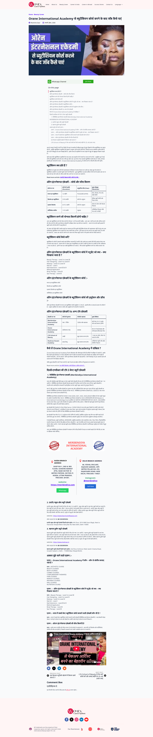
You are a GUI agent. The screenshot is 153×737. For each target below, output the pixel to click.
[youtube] (86, 719)
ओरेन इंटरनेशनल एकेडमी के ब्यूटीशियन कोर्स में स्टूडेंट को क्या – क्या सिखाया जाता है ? (71, 102)
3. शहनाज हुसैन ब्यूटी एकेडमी (58, 125)
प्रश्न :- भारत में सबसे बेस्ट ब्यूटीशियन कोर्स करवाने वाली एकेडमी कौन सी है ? (70, 135)
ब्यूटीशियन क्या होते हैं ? (55, 91)
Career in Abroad (87, 4)
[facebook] (67, 719)
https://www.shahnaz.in (61, 542)
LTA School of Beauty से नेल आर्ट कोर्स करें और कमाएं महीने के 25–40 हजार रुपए (73, 142)
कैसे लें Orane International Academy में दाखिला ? (64, 112)
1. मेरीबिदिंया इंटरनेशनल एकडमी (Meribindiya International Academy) (71, 117)
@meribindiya (90, 480)
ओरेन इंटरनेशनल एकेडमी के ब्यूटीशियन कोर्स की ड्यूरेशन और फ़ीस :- (67, 107)
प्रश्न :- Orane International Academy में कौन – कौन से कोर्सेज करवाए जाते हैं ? (73, 130)
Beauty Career (64, 4)
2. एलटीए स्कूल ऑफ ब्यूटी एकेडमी (59, 122)
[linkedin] (81, 719)
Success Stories (99, 4)
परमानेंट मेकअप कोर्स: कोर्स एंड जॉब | (69, 177)
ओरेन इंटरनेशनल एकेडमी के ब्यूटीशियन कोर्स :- (61, 104)
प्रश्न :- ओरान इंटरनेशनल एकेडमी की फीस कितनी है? (64, 137)
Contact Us (109, 4)
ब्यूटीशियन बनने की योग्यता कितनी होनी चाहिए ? (62, 96)
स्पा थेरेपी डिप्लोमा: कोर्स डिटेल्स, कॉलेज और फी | (72, 366)
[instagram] (76, 719)
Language (118, 4)
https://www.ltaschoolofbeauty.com (65, 516)
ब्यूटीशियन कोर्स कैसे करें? (56, 99)
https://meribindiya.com (63, 484)
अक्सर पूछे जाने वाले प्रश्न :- (57, 127)
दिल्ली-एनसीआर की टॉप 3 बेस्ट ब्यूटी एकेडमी (61, 114)
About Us (54, 4)
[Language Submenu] (122, 4)
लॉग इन (68, 690)
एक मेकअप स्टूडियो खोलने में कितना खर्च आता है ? (63, 140)
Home (47, 4)
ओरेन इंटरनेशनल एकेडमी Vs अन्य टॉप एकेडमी (61, 109)
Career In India (74, 4)
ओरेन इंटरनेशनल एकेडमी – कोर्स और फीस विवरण (62, 94)
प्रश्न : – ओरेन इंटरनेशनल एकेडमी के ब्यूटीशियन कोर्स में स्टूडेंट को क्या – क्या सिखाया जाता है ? (75, 132)
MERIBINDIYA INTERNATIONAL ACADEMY (63, 119)
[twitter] (71, 719)
